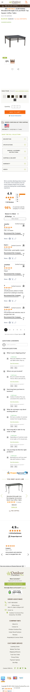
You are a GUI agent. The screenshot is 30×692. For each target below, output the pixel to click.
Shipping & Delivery (9, 158)
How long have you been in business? (15, 390)
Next (26, 495)
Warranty (6, 163)
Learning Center (15, 646)
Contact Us (15, 627)
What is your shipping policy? (16, 353)
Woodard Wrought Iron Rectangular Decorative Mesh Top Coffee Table (14, 498)
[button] (11, 368)
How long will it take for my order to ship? (16, 430)
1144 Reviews (10, 202)
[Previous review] (2, 555)
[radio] (21, 194)
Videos (5, 169)
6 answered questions (6, 22)
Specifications (8, 144)
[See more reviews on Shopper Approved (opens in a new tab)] (15, 238)
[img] (15, 531)
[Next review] (28, 555)
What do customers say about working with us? (16, 410)
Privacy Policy (15, 657)
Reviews (15, 634)
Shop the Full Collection (11, 134)
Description (7, 139)
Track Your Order (15, 654)
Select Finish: (8, 91)
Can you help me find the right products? (17, 451)
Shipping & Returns (15, 652)
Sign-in (24, 588)
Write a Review (15, 218)
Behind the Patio (15, 649)
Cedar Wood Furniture (15, 632)
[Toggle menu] (2, 2)
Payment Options (15, 660)
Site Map (15, 662)
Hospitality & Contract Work (15, 637)
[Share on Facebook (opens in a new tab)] (10, 239)
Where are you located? (14, 371)
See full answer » (14, 363)
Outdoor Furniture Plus (15, 629)
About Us (15, 624)
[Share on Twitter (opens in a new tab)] (13, 238)
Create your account (15, 584)
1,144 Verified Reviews (15, 533)
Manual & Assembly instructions (13, 151)
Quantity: (7, 106)
